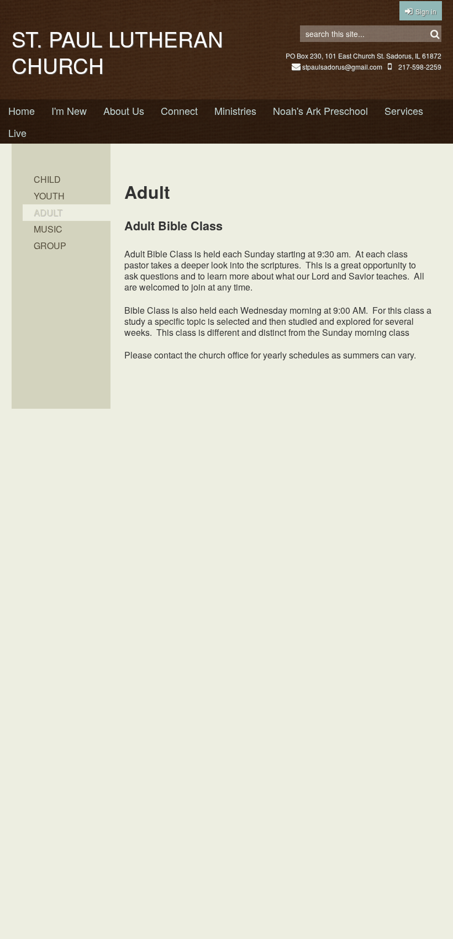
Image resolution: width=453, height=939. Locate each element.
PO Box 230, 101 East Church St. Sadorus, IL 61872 (363, 55)
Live (17, 132)
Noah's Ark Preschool (320, 110)
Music (48, 229)
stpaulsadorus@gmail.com (342, 66)
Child (47, 179)
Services (403, 110)
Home (21, 110)
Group (50, 245)
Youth (49, 195)
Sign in (425, 11)
